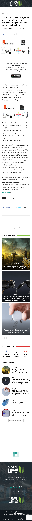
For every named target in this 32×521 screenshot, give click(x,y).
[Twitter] (13, 492)
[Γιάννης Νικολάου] (3, 28)
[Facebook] (9, 492)
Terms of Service (19, 516)
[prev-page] (3, 338)
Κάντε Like (6, 350)
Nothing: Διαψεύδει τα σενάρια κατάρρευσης (18, 403)
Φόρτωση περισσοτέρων (15, 420)
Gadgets (15, 294)
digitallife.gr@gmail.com (16, 487)
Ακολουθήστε (16, 350)
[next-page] (5, 338)
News (13, 400)
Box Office (16, 263)
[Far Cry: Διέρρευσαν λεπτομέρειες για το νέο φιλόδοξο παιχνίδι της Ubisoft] (16, 254)
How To (14, 410)
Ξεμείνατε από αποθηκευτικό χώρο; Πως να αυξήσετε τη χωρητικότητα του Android (21, 414)
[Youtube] (18, 492)
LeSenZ (8, 198)
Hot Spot (15, 326)
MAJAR (13, 198)
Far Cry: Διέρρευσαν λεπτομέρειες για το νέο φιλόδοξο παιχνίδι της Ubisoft (16, 267)
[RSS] (22, 492)
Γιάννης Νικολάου (10, 28)
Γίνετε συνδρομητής (26, 351)
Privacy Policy (9, 516)
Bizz (7, 13)
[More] (25, 34)
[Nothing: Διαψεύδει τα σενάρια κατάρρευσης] (6, 402)
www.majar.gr (6, 192)
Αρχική (3, 13)
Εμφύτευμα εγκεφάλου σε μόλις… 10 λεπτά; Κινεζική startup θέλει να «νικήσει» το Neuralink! (16, 330)
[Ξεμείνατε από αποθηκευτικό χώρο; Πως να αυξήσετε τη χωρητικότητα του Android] (6, 413)
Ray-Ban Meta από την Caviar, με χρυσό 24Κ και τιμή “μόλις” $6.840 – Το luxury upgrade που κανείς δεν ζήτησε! (16, 298)
